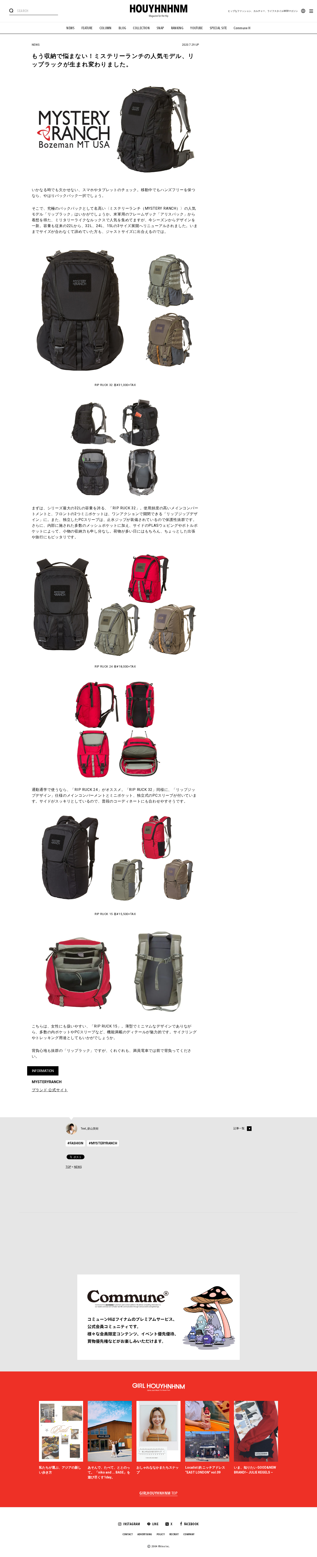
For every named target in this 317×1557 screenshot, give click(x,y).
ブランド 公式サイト (50, 1090)
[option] (61, 1440)
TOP (68, 1167)
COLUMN (106, 28)
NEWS (70, 28)
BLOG (122, 28)
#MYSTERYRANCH (103, 1143)
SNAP (160, 28)
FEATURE (87, 28)
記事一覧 (239, 1128)
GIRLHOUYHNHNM (158, 1493)
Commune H (242, 28)
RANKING (177, 28)
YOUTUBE (196, 28)
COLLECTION (141, 28)
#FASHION (75, 1143)
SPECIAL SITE (218, 28)
